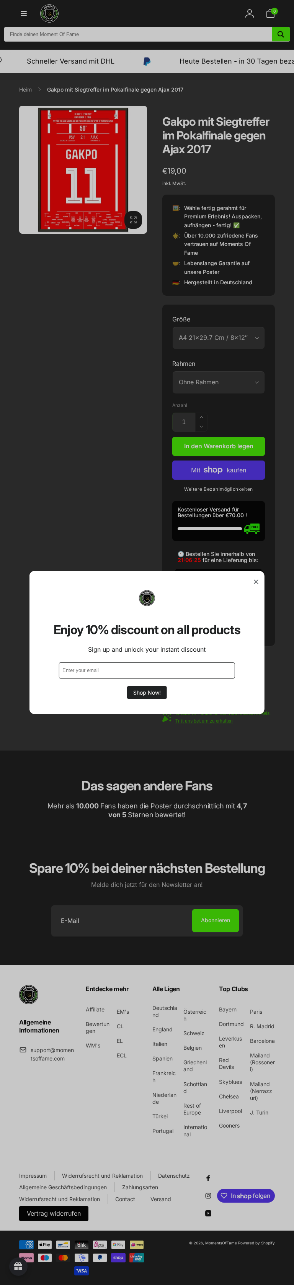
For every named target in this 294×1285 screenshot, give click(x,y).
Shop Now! (147, 692)
